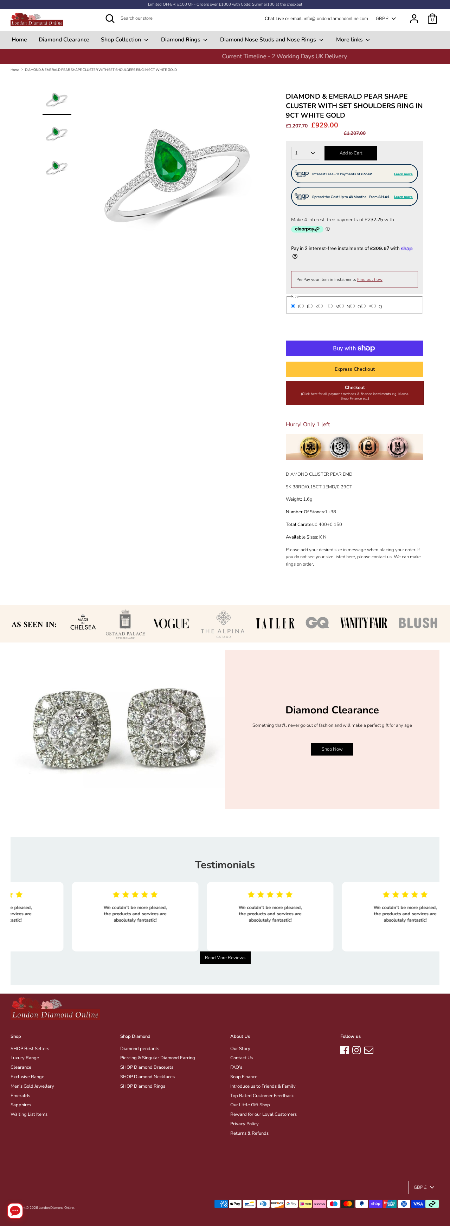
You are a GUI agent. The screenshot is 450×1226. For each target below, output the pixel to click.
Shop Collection (121, 40)
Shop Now (332, 749)
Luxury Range (25, 1058)
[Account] (414, 15)
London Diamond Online (56, 1207)
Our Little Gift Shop (250, 1105)
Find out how (369, 279)
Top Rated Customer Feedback (262, 1096)
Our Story (240, 1049)
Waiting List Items (29, 1114)
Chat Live (274, 18)
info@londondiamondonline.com (336, 18)
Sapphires (21, 1105)
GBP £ (382, 18)
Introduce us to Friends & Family (263, 1086)
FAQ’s (236, 1067)
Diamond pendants (139, 1049)
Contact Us (241, 1058)
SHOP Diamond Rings (142, 1086)
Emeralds (20, 1096)
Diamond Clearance (64, 40)
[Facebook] (344, 1049)
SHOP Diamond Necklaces (147, 1077)
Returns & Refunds (249, 1133)
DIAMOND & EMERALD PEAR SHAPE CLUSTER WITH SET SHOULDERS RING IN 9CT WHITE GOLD (101, 69)
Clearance (21, 1067)
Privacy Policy (244, 1124)
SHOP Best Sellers (30, 1049)
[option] (179, 185)
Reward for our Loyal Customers (263, 1114)
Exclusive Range (27, 1077)
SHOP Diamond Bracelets (146, 1067)
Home (19, 40)
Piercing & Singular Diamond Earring (157, 1058)
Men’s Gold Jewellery (32, 1086)
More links (350, 40)
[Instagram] (356, 1049)
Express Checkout (355, 369)
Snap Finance (243, 1077)
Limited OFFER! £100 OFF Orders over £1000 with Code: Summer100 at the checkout (225, 4)
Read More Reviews (225, 958)
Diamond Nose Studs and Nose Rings (268, 40)
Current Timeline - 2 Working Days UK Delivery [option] (225, 56)
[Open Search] (110, 19)
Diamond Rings (181, 40)
